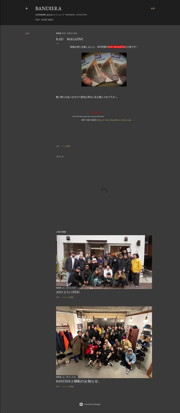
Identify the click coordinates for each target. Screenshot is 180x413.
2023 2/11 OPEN (68, 292)
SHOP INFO (47, 20)
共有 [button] (27, 33)
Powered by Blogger (92, 404)
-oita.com (125, 120)
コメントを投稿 (67, 297)
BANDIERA (48, 8)
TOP (37, 20)
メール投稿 (66, 146)
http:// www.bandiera (108, 120)
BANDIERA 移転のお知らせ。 (79, 381)
